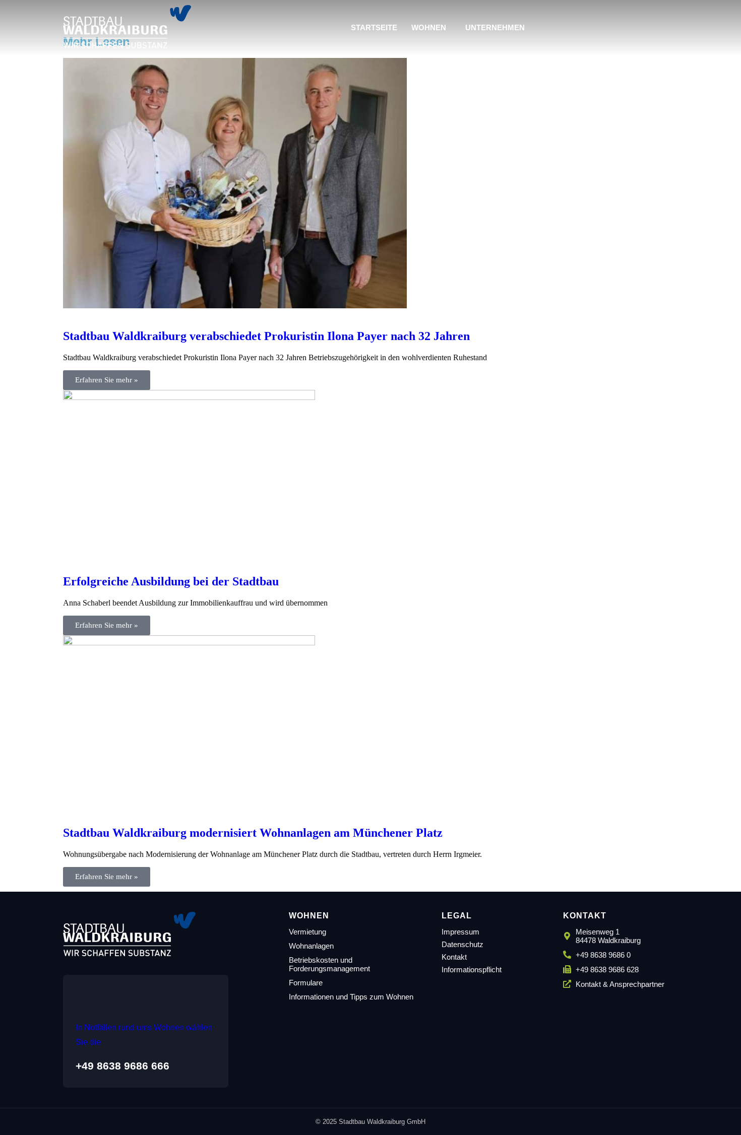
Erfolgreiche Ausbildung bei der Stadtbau (171, 581)
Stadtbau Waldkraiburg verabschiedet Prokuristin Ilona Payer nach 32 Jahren (266, 336)
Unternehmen (495, 27)
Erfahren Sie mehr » (106, 380)
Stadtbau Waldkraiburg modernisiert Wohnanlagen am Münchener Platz (253, 832)
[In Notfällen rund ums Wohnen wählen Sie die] (85, 989)
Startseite (374, 27)
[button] (431, 27)
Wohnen (428, 27)
